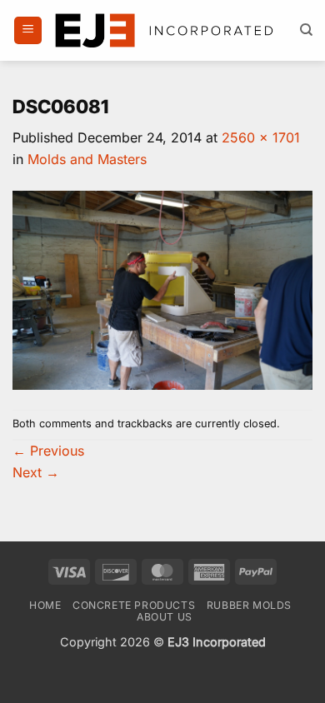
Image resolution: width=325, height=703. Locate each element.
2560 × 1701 (261, 137)
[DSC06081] (162, 289)
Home (45, 605)
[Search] (306, 30)
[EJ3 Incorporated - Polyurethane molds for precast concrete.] (165, 30)
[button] (28, 30)
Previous (48, 450)
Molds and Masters (87, 159)
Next (35, 472)
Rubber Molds (249, 605)
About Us (164, 617)
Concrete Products (133, 605)
